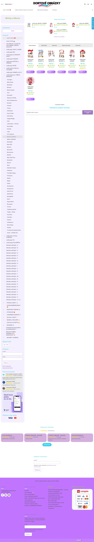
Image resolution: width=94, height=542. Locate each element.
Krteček (9, 129)
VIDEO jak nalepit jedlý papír (56, 497)
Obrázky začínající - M (12, 276)
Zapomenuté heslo (8, 368)
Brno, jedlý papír (52, 500)
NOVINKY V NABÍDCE (12, 337)
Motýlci (9, 155)
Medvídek (9, 142)
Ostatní (9, 227)
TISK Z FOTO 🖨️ (10, 41)
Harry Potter (10, 113)
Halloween (10, 110)
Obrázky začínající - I (12, 266)
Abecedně (78, 45)
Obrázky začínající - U (12, 294)
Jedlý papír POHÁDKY (12, 59)
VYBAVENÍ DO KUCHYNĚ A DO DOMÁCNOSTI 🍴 (13, 328)
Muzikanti (9, 160)
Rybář (8, 181)
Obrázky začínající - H (12, 263)
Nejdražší (54, 45)
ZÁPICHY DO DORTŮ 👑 (13, 322)
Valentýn (9, 217)
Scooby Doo (10, 186)
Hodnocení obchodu (47, 427)
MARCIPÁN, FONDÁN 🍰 (13, 309)
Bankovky (9, 85)
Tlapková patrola (11, 209)
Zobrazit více (47, 444)
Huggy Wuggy (10, 118)
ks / (6, 344)
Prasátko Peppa (11, 173)
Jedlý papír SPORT (11, 65)
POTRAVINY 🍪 (11, 312)
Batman (9, 87)
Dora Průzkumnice (12, 100)
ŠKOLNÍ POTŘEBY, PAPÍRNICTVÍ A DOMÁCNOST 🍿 (11, 333)
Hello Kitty (10, 116)
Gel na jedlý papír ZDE (54, 499)
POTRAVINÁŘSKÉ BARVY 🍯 (13, 306)
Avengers (9, 79)
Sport (8, 199)
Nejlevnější (44, 45)
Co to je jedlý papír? (53, 504)
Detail (29, 71)
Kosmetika (10, 126)
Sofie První (10, 191)
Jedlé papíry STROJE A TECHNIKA (12, 69)
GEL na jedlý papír (29, 494)
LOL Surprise (10, 134)
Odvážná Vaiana (11, 168)
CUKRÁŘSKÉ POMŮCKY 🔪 (14, 314)
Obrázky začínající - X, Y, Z (13, 299)
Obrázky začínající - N (12, 279)
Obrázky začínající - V (12, 297)
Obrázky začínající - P (12, 284)
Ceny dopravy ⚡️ (29, 492)
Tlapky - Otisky (11, 212)
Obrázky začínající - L (12, 273)
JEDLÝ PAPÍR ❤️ (11, 38)
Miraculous (10, 152)
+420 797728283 (5, 492)
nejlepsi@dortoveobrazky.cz (8, 490)
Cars (8, 92)
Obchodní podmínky (30, 502)
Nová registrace (7, 366)
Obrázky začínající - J (12, 268)
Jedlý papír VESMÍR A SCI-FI (14, 72)
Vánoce (9, 219)
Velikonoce (10, 222)
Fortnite (9, 105)
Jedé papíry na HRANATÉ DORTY (13, 55)
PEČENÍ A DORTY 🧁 (12, 302)
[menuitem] (6, 10)
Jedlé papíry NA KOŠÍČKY (13, 242)
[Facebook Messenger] (9, 495)
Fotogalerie (51, 508)
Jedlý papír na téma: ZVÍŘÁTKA (11, 236)
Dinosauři (9, 95)
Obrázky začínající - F (12, 258)
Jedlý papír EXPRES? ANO (55, 493)
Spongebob (10, 196)
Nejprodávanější (66, 45)
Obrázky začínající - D (12, 253)
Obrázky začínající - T (12, 292)
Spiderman (10, 193)
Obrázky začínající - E (12, 255)
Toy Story (9, 214)
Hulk (8, 121)
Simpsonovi (10, 188)
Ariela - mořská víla (12, 232)
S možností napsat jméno (14, 230)
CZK (2, 4)
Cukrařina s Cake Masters (55, 506)
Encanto (9, 103)
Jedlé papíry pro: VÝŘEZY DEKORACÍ (13, 75)
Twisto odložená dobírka (31, 496)
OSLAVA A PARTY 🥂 (12, 317)
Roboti (9, 178)
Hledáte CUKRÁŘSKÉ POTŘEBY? (33, 505)
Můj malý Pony (11, 157)
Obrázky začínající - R (12, 286)
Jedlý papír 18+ (10, 240)
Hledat (12, 31)
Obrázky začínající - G (12, 260)
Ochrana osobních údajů (31, 503)
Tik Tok (9, 206)
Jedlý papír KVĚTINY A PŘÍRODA (12, 62)
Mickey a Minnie (11, 136)
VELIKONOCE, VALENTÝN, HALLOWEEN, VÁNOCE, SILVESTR (13, 45)
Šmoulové (9, 204)
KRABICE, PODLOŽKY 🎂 (13, 320)
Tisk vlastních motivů (54, 495)
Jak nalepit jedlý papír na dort (56, 502)
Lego (8, 131)
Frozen (9, 108)
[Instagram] (5, 495)
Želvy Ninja (10, 225)
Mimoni (9, 147)
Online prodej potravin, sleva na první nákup (47, 481)
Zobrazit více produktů (59, 36)
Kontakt (27, 490)
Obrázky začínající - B (12, 247)
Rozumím (79, 540)
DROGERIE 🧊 (10, 325)
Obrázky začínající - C (12, 250)
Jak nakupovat (28, 500)
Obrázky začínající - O (12, 281)
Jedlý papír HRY (10, 52)
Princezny (9, 175)
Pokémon (9, 170)
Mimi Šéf (9, 144)
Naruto (9, 162)
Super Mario (10, 201)
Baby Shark (10, 82)
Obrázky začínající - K (12, 271)
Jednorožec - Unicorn (13, 123)
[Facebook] (2, 495)
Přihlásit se (6, 363)
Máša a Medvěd (11, 139)
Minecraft (9, 149)
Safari (8, 183)
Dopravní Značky (11, 97)
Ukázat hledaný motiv (87, 112)
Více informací (72, 540)
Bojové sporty (10, 90)
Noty (8, 165)
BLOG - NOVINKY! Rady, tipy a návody (35, 498)
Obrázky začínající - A (12, 245)
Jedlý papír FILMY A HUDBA (14, 49)
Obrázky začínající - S (12, 289)
